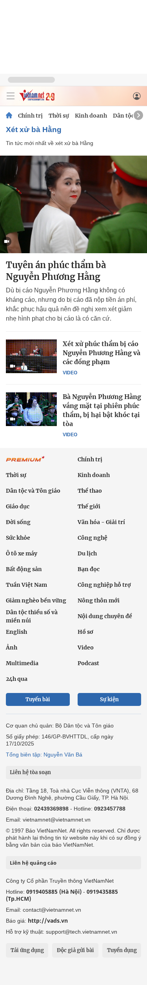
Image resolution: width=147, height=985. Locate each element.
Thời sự (59, 115)
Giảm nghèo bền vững (36, 600)
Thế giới (89, 506)
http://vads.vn (48, 920)
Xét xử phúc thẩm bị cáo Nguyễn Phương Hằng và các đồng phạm (101, 353)
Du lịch (87, 553)
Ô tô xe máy (21, 553)
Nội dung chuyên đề (105, 616)
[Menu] (10, 96)
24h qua (16, 678)
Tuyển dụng (122, 950)
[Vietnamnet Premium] (25, 462)
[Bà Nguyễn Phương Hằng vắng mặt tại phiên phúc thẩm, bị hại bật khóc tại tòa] (31, 409)
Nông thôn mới (99, 600)
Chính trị (30, 115)
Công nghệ (92, 537)
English (16, 631)
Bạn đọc (89, 569)
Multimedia (22, 663)
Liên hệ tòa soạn (30, 772)
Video (70, 372)
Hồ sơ (85, 631)
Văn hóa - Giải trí (101, 522)
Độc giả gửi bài (75, 950)
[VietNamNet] (9, 115)
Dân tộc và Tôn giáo (33, 490)
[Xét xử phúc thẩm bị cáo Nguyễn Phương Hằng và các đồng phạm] (31, 356)
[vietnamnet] (36, 99)
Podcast (88, 663)
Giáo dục (17, 506)
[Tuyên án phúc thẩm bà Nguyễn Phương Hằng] (73, 204)
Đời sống (18, 522)
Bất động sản (24, 569)
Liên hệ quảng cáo (33, 862)
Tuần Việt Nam (26, 584)
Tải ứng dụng (27, 950)
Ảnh (11, 647)
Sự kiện (109, 699)
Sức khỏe (18, 537)
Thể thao (90, 490)
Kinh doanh (91, 115)
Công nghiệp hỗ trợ (104, 584)
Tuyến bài (37, 699)
